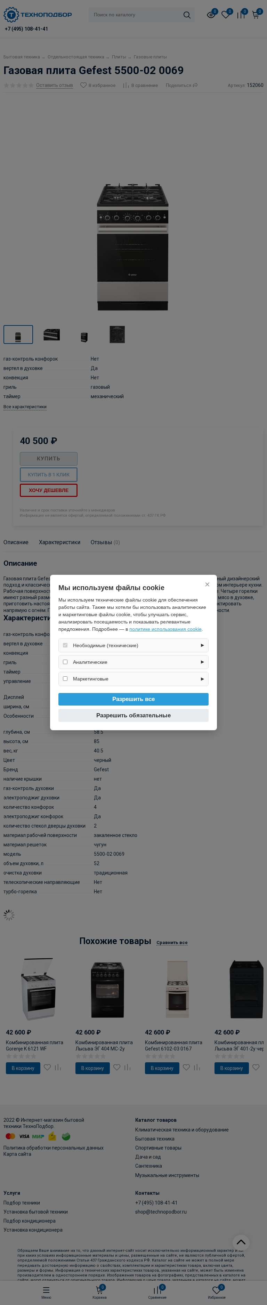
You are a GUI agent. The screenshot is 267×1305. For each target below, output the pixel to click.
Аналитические (90, 662)
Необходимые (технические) (105, 645)
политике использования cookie (165, 629)
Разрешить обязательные (133, 715)
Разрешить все (133, 699)
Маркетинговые (90, 679)
